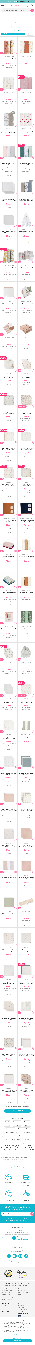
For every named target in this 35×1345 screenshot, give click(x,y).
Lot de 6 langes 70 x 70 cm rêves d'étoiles (26, 232)
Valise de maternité (22, 1309)
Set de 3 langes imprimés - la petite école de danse (8, 629)
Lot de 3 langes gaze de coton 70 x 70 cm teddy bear (26, 485)
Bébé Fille (7, 1125)
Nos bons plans (21, 1287)
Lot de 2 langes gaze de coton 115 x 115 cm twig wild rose (8, 449)
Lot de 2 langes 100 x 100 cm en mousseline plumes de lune (9, 131)
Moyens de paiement (6, 1296)
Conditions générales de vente (9, 1285)
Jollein (26, 1148)
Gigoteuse (26, 1139)
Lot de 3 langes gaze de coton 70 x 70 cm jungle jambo (8, 737)
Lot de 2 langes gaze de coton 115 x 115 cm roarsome (8, 1055)
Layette (7, 1121)
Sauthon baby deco (22, 1150)
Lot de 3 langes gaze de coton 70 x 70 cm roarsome (26, 810)
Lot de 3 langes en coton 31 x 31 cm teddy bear (9, 376)
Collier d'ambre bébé (9, 1135)
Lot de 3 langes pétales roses (26, 94)
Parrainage (20, 1311)
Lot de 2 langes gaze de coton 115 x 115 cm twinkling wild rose (9, 304)
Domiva (13, 1148)
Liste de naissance (22, 1303)
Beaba (3, 1148)
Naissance (27, 1121)
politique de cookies (9, 1331)
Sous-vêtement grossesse (13, 1139)
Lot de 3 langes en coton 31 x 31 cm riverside (26, 376)
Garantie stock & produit (7, 1297)
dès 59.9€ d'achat (9, 1183)
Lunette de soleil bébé (11, 1132)
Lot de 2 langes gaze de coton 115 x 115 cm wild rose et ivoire (26, 878)
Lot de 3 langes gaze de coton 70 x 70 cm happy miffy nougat (26, 449)
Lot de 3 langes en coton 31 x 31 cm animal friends (9, 1019)
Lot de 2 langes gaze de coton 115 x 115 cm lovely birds (8, 982)
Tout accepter (17, 1341)
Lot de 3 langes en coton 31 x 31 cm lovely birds (9, 701)
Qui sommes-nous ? (23, 1285)
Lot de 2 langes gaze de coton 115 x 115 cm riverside (26, 1019)
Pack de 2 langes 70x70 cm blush (26, 340)
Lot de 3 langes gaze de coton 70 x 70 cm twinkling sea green (26, 774)
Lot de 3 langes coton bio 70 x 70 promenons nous (8, 268)
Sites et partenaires (6, 1305)
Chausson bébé (10, 1128)
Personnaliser (17, 1334)
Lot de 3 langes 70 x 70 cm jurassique (26, 164)
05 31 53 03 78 (26, 1202)
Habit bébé (27, 1125)
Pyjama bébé (16, 1121)
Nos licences (5, 1308)
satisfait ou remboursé (9, 1199)
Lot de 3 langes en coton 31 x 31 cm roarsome (9, 665)
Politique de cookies (6, 1292)
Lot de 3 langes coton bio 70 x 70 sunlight (8, 340)
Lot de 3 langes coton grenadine (8, 557)
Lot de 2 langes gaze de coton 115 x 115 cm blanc (8, 232)
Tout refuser (17, 1338)
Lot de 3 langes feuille (26, 628)
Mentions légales (22, 1290)
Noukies (12, 1146)
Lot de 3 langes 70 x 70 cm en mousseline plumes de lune (26, 200)
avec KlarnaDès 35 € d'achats (26, 1184)
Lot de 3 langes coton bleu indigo (9, 593)
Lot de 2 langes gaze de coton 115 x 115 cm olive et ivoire (8, 914)
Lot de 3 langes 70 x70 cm (26, 592)
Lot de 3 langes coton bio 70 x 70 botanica (26, 304)
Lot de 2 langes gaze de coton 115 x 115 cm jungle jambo (26, 950)
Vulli (32, 1150)
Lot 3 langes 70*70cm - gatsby (26, 556)
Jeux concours (21, 1307)
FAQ (3, 1312)
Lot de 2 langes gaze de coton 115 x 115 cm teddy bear (8, 413)
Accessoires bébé (25, 1132)
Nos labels (4, 1307)
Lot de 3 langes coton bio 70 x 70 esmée (8, 59)
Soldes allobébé (22, 1296)
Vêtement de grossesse (25, 1135)
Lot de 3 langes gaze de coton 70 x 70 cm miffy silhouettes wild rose (26, 846)
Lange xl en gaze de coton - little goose (26, 914)
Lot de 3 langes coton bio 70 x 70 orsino (8, 521)
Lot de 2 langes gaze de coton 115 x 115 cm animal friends (8, 846)
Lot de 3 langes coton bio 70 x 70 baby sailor (26, 521)
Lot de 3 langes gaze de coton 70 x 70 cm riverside (8, 485)
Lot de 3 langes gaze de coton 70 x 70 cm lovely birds (8, 774)
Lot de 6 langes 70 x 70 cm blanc (26, 665)
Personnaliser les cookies (7, 1290)
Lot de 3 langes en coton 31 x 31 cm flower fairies (26, 1091)
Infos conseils (21, 1305)
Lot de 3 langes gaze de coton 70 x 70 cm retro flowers (26, 413)
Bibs (8, 1148)
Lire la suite (17, 30)
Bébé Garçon (17, 1125)
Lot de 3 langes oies (26, 58)
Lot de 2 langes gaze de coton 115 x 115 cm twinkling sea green (26, 983)
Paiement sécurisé (23, 1313)
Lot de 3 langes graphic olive (26, 737)
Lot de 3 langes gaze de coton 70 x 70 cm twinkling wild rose (9, 810)
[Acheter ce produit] (15, 53)
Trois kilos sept (21, 1146)
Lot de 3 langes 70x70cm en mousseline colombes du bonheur (9, 879)
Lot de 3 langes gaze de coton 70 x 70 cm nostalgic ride (26, 701)
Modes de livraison (6, 1294)
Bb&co (30, 1146)
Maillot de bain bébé (23, 1128)
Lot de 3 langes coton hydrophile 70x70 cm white (9, 200)
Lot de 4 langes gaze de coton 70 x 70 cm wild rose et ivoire (26, 1055)
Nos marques (21, 1288)
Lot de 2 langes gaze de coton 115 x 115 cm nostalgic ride (8, 950)
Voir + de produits (17, 1111)
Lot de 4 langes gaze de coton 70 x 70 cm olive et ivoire (9, 1091)
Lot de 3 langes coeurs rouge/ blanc (26, 131)
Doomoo (20, 1148)
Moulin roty (10, 1150)
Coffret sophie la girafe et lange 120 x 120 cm (26, 268)
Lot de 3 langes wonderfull (9, 94)
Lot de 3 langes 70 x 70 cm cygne (9, 164)
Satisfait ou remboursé (7, 1299)
